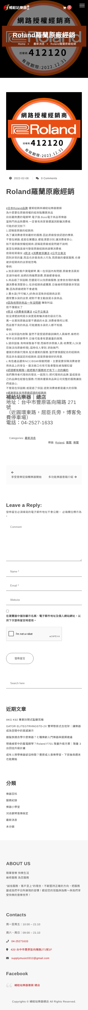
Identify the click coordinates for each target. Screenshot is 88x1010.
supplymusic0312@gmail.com (30, 958)
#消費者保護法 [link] (41, 253)
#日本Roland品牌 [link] (17, 208)
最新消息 (30, 438)
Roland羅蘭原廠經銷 (40, 192)
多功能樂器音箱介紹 (61, 477)
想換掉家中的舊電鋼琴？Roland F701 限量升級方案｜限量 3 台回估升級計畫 (43, 746)
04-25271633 (19, 941)
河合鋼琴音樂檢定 (17, 813)
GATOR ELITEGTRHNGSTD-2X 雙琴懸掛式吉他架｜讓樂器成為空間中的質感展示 (43, 728)
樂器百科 (11, 793)
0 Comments (49, 178)
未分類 (10, 826)
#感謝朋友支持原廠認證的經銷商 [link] (26, 392)
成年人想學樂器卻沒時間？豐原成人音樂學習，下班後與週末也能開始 (43, 757)
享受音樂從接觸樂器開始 (26, 477)
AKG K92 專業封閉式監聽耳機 (25, 719)
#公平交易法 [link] (58, 253)
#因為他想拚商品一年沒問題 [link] (23, 302)
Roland (59, 442)
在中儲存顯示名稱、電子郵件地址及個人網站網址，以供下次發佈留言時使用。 (43, 618)
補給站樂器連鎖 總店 (27, 985)
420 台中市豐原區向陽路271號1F (31, 949)
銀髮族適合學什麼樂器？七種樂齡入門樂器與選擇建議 (39, 737)
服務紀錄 (11, 800)
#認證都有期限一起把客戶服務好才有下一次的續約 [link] (37, 370)
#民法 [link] (27, 253)
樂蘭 (76, 442)
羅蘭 (69, 442)
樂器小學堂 (13, 806)
